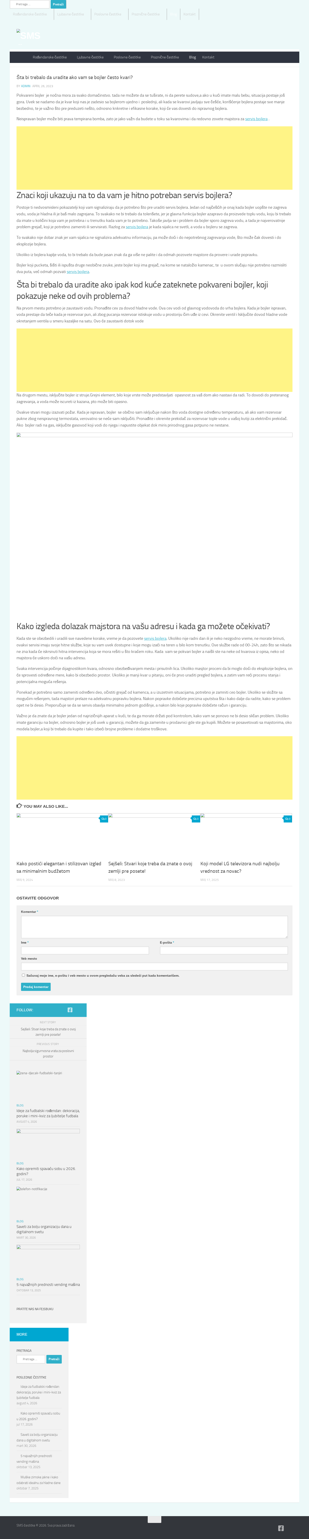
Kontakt (189, 14)
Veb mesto (29, 958)
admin (25, 86)
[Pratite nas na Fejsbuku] (70, 1010)
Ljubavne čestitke (70, 14)
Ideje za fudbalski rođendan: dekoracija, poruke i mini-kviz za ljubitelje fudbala (39, 1392)
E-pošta (167, 942)
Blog (173, 14)
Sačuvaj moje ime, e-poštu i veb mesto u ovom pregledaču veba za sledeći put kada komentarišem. (102, 975)
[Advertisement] (152, 158)
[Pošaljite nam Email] (77, 1010)
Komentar (29, 911)
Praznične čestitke (146, 14)
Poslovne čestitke (107, 14)
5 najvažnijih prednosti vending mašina (48, 1284)
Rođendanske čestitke (30, 14)
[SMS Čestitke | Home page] (39, 37)
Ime (25, 942)
